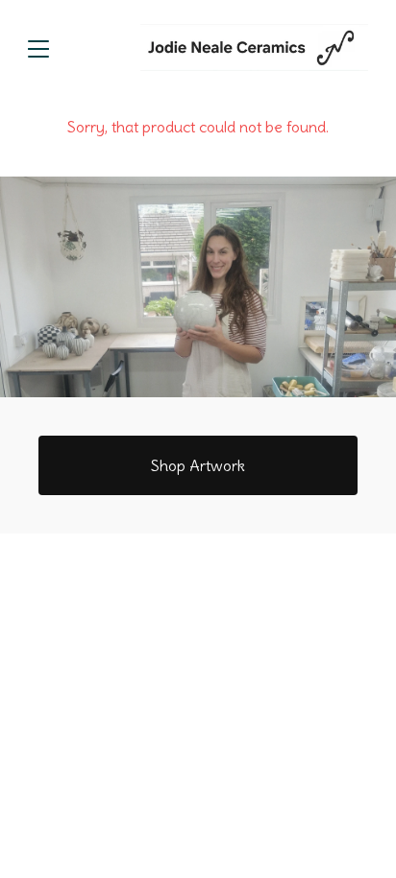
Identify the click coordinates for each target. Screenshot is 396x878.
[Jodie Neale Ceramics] (253, 48)
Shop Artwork (198, 465)
